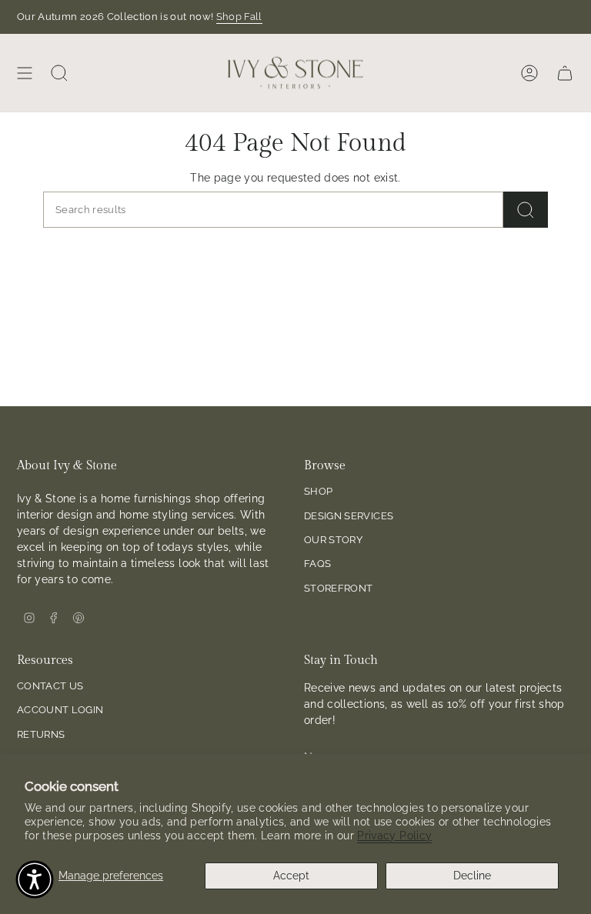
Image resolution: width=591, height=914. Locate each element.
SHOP (318, 491)
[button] (34, 879)
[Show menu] (24, 72)
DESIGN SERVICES (348, 516)
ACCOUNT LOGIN (60, 710)
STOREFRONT (338, 588)
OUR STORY (333, 539)
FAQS (317, 563)
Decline (472, 875)
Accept (291, 875)
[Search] (525, 210)
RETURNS (41, 734)
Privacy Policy (394, 835)
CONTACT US (50, 686)
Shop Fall (239, 16)
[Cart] (565, 72)
